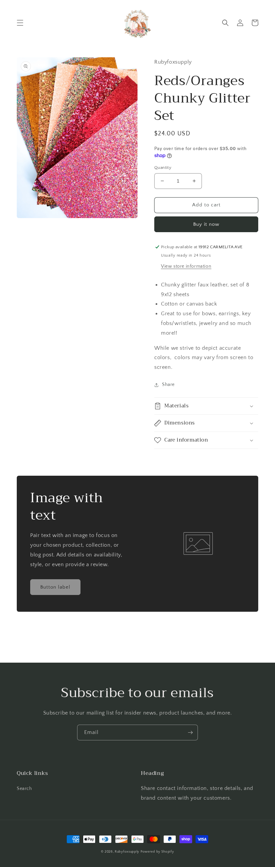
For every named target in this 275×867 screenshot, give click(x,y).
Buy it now (206, 224)
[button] (20, 22)
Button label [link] (55, 587)
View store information (186, 266)
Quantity (162, 167)
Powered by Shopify (157, 852)
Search (24, 788)
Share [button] (168, 384)
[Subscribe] (190, 732)
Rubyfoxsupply (127, 852)
